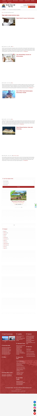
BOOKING (32, 0)
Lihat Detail (19, 195)
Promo (4, 246)
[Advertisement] (18, 36)
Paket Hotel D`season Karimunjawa (25, 18)
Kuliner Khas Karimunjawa (30, 354)
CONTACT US (9, 0)
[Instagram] (35, 408)
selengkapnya (25, 51)
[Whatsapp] (36, 205)
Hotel (12, 46)
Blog (12, 119)
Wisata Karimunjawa (19, 381)
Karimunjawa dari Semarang (6, 349)
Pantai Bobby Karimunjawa (30, 356)
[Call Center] (35, 402)
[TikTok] (35, 410)
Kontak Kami (32, 6)
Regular (18, 155)
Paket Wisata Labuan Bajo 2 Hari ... (18, 201)
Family (4, 234)
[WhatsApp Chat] (35, 405)
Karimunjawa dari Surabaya (6, 350)
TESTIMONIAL (4, 2)
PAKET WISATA (15, 0)
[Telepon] (36, 207)
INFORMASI (21, 0)
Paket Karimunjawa (19, 384)
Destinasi (4, 232)
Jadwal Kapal (5, 243)
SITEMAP (9, 2)
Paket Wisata (14, 155)
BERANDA (4, 0)
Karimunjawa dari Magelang (6, 347)
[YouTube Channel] (35, 413)
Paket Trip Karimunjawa (30, 351)
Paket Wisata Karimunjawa (20, 382)
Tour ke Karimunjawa (19, 383)
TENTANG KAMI (27, 0)
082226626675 (31, 5)
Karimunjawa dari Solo (5, 348)
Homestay (5, 237)
